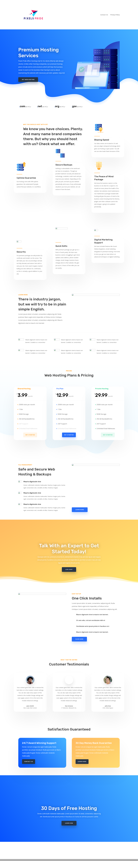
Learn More (79, 509)
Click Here (79, 639)
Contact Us (104, 15)
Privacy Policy (115, 15)
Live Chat (69, 569)
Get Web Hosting (28, 79)
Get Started (30, 435)
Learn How (69, 823)
